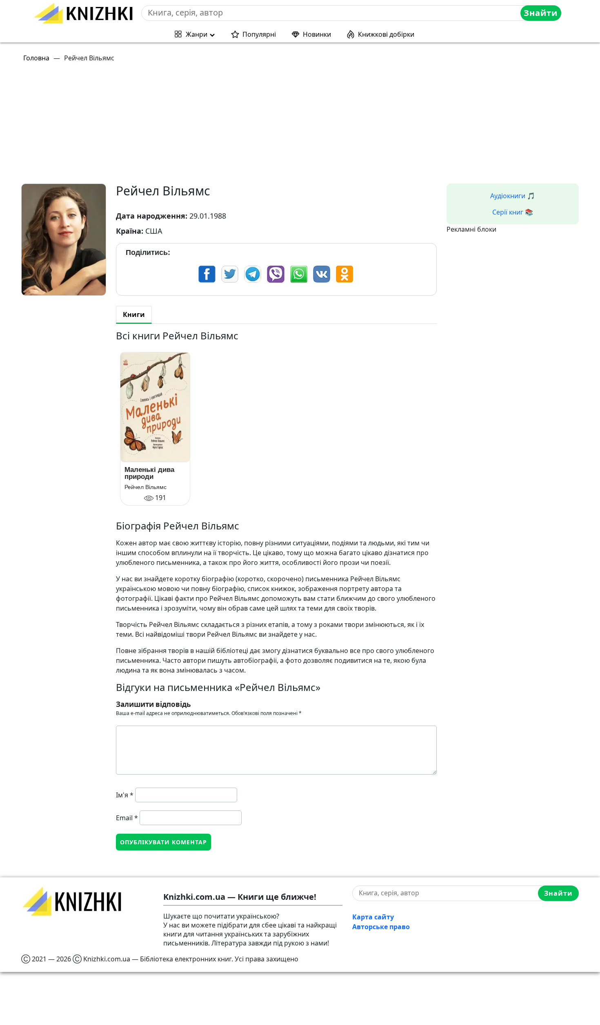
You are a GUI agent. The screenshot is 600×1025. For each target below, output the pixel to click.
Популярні (259, 34)
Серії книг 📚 (512, 212)
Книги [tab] (134, 314)
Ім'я (124, 794)
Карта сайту (373, 916)
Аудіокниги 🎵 (512, 195)
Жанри (196, 34)
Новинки (317, 34)
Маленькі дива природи (149, 473)
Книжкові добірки (386, 34)
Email (127, 817)
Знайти (541, 12)
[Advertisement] (266, 126)
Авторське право (381, 926)
